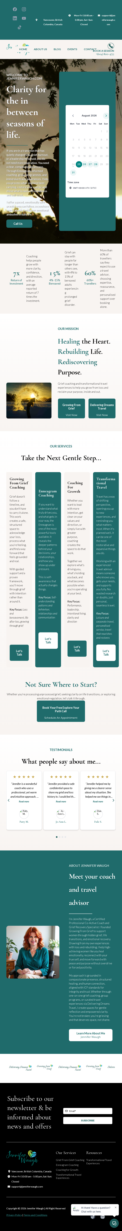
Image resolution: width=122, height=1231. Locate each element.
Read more (24, 801)
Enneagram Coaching (67, 1164)
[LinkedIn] (14, 18)
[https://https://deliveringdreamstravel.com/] (12, 1067)
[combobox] (90, 188)
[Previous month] (73, 116)
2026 (94, 115)
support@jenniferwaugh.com (108, 20)
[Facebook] (14, 9)
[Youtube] (23, 18)
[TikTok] (19, 27)
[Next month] (106, 116)
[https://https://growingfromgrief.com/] (37, 1067)
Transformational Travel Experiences (68, 1176)
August (86, 115)
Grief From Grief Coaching (70, 1159)
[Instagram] (23, 9)
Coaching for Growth (67, 1169)
